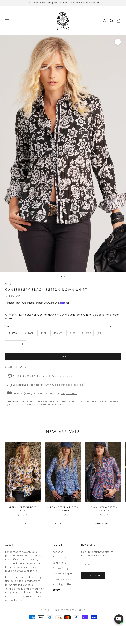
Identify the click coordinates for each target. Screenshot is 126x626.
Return (56, 589)
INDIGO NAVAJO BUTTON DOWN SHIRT (102, 509)
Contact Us (59, 557)
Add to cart (63, 356)
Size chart (115, 326)
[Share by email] (30, 367)
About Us (58, 552)
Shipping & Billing (62, 584)
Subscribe (93, 575)
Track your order (62, 579)
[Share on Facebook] (16, 367)
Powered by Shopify (73, 610)
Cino (8, 284)
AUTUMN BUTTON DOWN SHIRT (23, 509)
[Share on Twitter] (21, 367)
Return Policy (60, 562)
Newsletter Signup (63, 573)
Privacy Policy (60, 568)
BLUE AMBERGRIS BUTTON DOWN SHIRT (62, 509)
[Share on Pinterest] (25, 367)
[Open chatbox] (118, 619)
